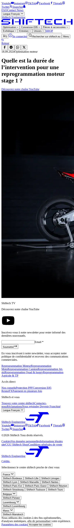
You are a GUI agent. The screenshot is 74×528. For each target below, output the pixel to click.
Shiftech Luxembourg (14, 506)
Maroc (6, 510)
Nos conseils (8, 387)
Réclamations (14, 406)
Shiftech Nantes (50, 482)
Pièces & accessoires (54, 27)
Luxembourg (9, 502)
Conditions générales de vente (45, 444)
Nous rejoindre (31, 406)
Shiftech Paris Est (12, 486)
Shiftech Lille (31, 478)
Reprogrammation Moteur (16, 365)
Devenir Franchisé (50, 406)
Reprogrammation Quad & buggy (24, 372)
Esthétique (9, 31)
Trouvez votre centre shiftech (17, 403)
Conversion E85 (29, 27)
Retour (5, 43)
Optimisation (10, 27)
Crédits (5, 461)
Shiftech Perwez (11, 498)
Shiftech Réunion (58, 486)
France (7, 474)
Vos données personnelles (25, 441)
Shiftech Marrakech (13, 514)
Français (12, 14)
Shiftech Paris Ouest (36, 486)
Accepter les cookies (40, 524)
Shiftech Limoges (50, 478)
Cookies (6, 441)
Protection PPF (24, 387)
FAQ (4, 10)
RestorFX (7, 391)
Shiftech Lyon (10, 482)
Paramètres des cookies (14, 524)
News (20, 10)
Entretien (24, 31)
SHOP (49, 30)
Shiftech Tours (55, 489)
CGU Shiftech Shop (16, 444)
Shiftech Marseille (29, 482)
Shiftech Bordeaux (12, 478)
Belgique (8, 494)
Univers (38, 31)
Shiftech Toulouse (35, 489)
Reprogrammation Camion (23, 369)
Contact (12, 10)
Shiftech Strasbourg (13, 489)
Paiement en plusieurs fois (27, 391)
